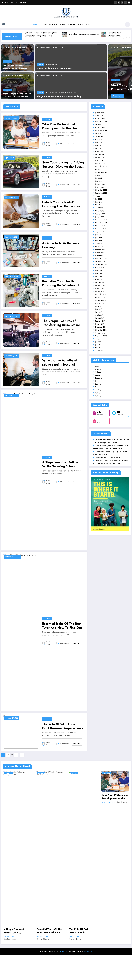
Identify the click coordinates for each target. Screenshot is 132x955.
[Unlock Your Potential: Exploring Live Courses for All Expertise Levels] (21, 211)
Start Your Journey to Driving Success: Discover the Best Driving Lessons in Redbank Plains (17, 95)
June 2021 (98, 181)
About (88, 24)
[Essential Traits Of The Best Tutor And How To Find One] (21, 631)
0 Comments (65, 144)
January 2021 (99, 187)
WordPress (63, 951)
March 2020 (99, 211)
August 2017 (99, 303)
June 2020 (99, 202)
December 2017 (100, 291)
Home (35, 24)
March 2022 (99, 154)
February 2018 (100, 285)
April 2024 (99, 115)
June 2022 (99, 145)
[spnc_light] (127, 24)
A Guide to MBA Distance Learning (62, 34)
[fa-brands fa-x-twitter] (119, 2)
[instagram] (125, 2)
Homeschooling (53, 64)
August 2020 (99, 196)
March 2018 (99, 282)
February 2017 (100, 321)
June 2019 (98, 237)
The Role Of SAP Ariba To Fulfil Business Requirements (62, 726)
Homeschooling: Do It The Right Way (54, 68)
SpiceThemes (88, 951)
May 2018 (98, 276)
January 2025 (100, 112)
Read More (108, 96)
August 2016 (99, 339)
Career (97, 366)
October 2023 (100, 124)
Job (96, 381)
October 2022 (100, 133)
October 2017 (100, 297)
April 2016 (99, 351)
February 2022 (100, 157)
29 (16, 754)
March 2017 (99, 318)
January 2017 (99, 324)
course (97, 375)
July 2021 (98, 178)
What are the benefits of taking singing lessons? (59, 362)
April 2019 (99, 243)
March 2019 (99, 246)
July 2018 (98, 270)
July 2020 (98, 199)
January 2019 (99, 252)
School (62, 24)
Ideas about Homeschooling (67, 93)
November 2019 (101, 223)
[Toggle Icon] (3, 24)
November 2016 (101, 330)
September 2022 (101, 136)
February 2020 (100, 214)
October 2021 (100, 169)
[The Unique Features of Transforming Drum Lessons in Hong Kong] (21, 330)
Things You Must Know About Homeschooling (59, 96)
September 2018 (101, 264)
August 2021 (99, 175)
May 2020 (99, 205)
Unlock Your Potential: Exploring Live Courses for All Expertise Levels (61, 204)
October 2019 (100, 226)
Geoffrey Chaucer (10, 48)
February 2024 (100, 118)
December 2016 (101, 327)
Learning (98, 384)
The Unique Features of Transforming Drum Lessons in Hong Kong (62, 323)
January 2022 (100, 160)
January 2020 (100, 217)
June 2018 (98, 273)
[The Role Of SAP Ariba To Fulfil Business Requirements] (21, 731)
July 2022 (98, 142)
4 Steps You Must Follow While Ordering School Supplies (60, 464)
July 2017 (98, 306)
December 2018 (101, 255)
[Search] (120, 24)
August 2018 (99, 267)
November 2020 (101, 190)
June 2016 (98, 345)
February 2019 (100, 249)
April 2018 (99, 279)
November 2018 (101, 258)
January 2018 (99, 288)
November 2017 (101, 294)
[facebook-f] (115, 2)
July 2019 (98, 234)
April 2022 (99, 151)
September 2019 (101, 229)
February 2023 (100, 127)
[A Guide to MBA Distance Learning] (21, 250)
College (44, 24)
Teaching (71, 24)
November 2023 (101, 121)
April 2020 (99, 208)
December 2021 (101, 163)
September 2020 (101, 193)
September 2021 (101, 172)
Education (53, 24)
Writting (80, 24)
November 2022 (101, 130)
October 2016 (100, 333)
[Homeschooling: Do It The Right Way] (66, 57)
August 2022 (99, 139)
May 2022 (99, 148)
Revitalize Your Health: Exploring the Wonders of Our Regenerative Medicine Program (104, 34)
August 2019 (99, 232)
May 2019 (98, 240)
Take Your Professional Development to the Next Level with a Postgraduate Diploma (15, 67)
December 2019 (101, 220)
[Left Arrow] (123, 38)
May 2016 (98, 348)
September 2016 (101, 336)
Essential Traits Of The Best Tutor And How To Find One (62, 626)
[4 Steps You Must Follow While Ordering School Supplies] (21, 470)
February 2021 (100, 184)
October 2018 (100, 261)
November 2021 (101, 166)
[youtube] (129, 2)
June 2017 (98, 309)
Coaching (98, 369)
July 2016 (98, 342)
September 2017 (101, 300)
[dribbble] (122, 2)
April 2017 (99, 315)
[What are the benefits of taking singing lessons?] (21, 369)
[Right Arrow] (128, 38)
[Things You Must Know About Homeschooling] (71, 85)
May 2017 (98, 312)
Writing (97, 393)
